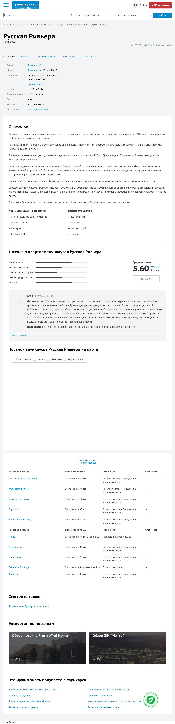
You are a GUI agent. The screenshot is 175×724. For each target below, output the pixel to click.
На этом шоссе (87, 462)
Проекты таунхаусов (100, 695)
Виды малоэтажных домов (104, 707)
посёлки (41, 359)
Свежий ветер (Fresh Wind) (23, 478)
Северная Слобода (19, 567)
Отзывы (91, 56)
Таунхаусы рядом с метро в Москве (29, 701)
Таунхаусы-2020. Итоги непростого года (32, 689)
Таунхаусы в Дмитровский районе (71, 24)
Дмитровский (34, 65)
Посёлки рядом (87, 460)
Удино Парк (15, 557)
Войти (144, 5)
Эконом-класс (35, 84)
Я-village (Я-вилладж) (20, 519)
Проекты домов (47, 56)
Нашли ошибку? (164, 45)
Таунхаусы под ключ (38, 109)
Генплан (26, 56)
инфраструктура (75, 359)
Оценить (146, 279)
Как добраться (71, 56)
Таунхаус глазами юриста (23, 707)
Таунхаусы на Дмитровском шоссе (32, 24)
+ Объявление (160, 5)
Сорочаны (14, 509)
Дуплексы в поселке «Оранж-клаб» (108, 689)
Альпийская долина (19, 488)
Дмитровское (34, 70)
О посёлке (9, 56)
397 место (157, 267)
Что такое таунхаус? (21, 695)
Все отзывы (19, 335)
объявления (56, 359)
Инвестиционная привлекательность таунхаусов (116, 701)
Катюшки (13, 574)
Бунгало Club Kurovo (19, 499)
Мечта (12, 536)
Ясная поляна (16, 546)
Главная (7, 24)
